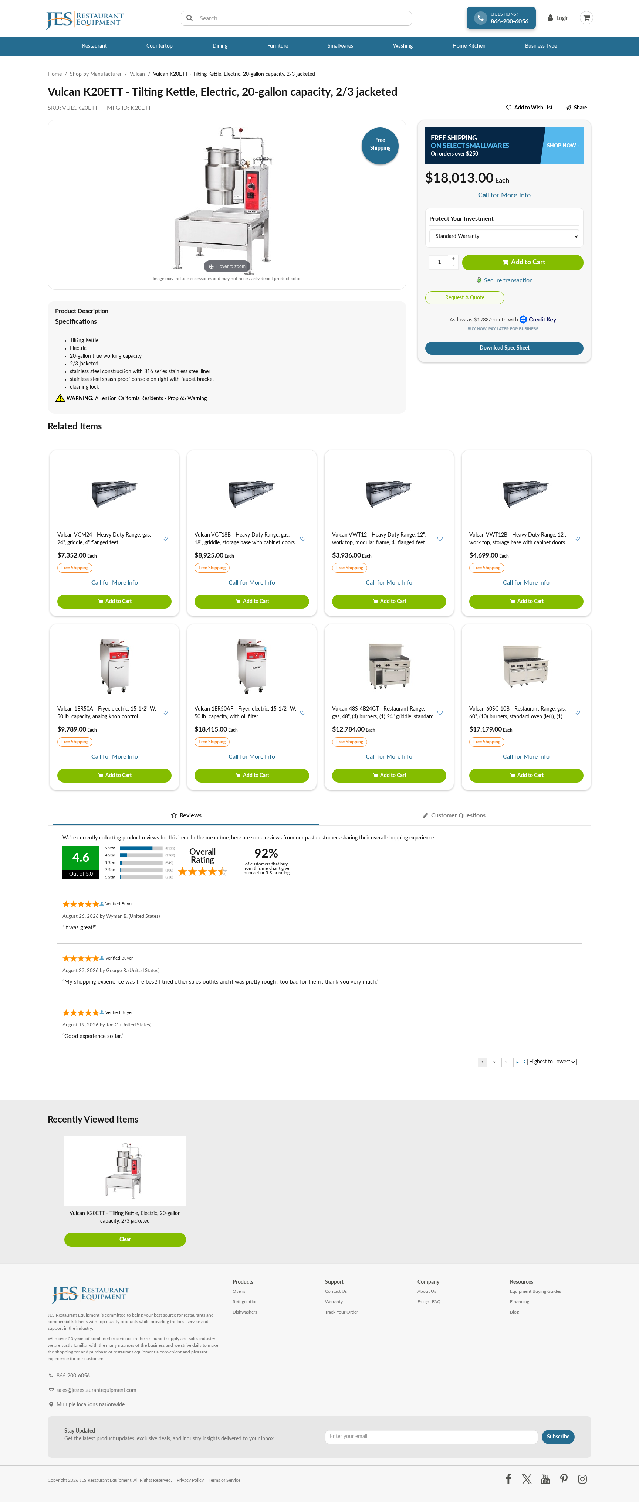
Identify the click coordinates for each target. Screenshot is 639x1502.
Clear (125, 1239)
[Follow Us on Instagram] (582, 1479)
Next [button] (584, 1192)
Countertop (159, 46)
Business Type (541, 46)
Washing (403, 46)
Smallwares (340, 46)
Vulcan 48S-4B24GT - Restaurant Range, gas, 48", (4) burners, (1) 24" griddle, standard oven (383, 716)
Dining (220, 46)
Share (580, 107)
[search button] (189, 18)
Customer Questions (458, 815)
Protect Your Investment (461, 219)
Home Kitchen (469, 46)
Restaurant (94, 46)
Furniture (277, 46)
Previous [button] (55, 1192)
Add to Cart (527, 262)
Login (557, 20)
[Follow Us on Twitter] (527, 1479)
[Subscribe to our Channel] (545, 1479)
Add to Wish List (533, 107)
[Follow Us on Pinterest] (564, 1479)
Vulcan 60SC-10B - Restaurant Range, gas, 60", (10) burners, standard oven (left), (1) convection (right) (517, 716)
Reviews (190, 815)
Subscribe (558, 1437)
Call (483, 195)
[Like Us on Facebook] (508, 1479)
